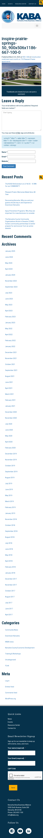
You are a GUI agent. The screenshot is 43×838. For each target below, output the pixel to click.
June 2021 (9, 382)
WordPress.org (10, 699)
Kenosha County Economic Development (20, 648)
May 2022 (8, 328)
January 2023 (10, 323)
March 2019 (9, 501)
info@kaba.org (13, 815)
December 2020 (11, 412)
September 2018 (11, 531)
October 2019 (10, 466)
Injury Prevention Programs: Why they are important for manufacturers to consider (20, 212)
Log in (7, 681)
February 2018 (10, 567)
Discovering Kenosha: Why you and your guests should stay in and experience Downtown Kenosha (19, 202)
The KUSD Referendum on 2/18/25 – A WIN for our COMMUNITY (20, 185)
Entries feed (9, 687)
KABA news (9, 642)
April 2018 (8, 561)
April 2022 (8, 334)
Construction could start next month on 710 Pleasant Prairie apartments (21, 59)
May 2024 (8, 263)
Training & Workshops (13, 654)
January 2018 (10, 573)
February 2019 (10, 507)
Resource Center (20, 3)
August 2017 (9, 597)
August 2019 (9, 477)
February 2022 (10, 340)
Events (10, 3)
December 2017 (11, 579)
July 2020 (8, 424)
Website (5, 161)
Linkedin (28, 831)
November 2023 (11, 281)
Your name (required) (17, 748)
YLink (7, 666)
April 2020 (8, 442)
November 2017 (11, 585)
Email (4, 157)
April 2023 (8, 311)
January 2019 (10, 513)
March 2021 (9, 394)
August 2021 (9, 376)
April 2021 (8, 388)
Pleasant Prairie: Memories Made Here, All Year (20, 193)
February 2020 (10, 448)
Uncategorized (10, 660)
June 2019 (9, 489)
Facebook (12, 831)
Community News (11, 630)
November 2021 (11, 358)
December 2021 (11, 352)
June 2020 (9, 430)
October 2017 (10, 591)
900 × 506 (25, 57)
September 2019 (11, 472)
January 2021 (10, 406)
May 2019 (8, 495)
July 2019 (8, 483)
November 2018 (11, 519)
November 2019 (11, 460)
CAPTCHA (12, 769)
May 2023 (8, 305)
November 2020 (11, 418)
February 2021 (10, 400)
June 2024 (9, 257)
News (3, 3)
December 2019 (11, 454)
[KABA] (21, 16)
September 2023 (11, 287)
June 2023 (9, 299)
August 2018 (9, 537)
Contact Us (32, 3)
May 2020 (8, 436)
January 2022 (10, 346)
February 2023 (10, 317)
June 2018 (9, 549)
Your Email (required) (17, 758)
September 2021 (11, 370)
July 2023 (8, 293)
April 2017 (8, 615)
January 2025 (10, 251)
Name (4, 152)
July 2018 (8, 543)
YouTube (20, 831)
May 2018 (8, 555)
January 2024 (10, 275)
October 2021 (10, 364)
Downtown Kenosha (12, 636)
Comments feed (11, 693)
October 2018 (10, 525)
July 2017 (8, 603)
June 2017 (9, 609)
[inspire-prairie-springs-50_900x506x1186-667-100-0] (21, 74)
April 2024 (8, 269)
